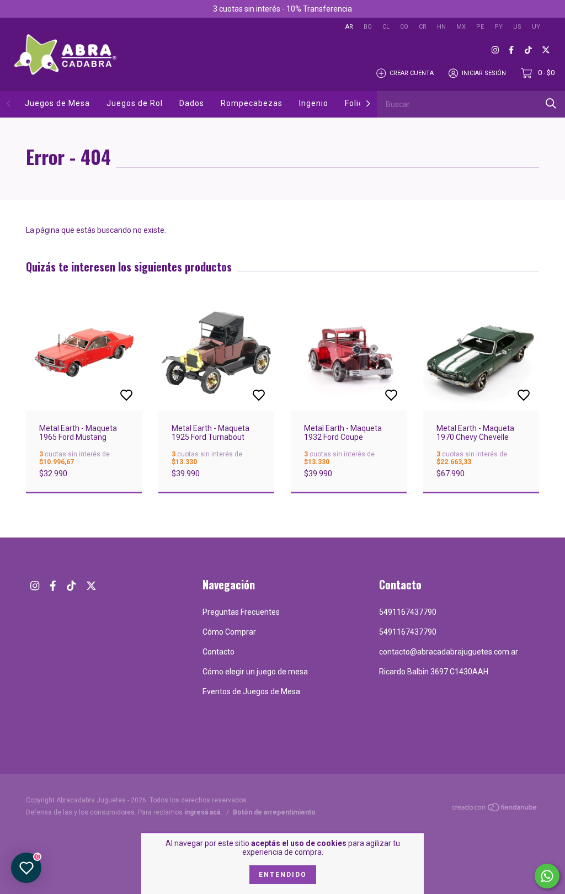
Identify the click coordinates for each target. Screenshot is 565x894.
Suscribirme (372, 182)
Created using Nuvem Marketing (372, 220)
